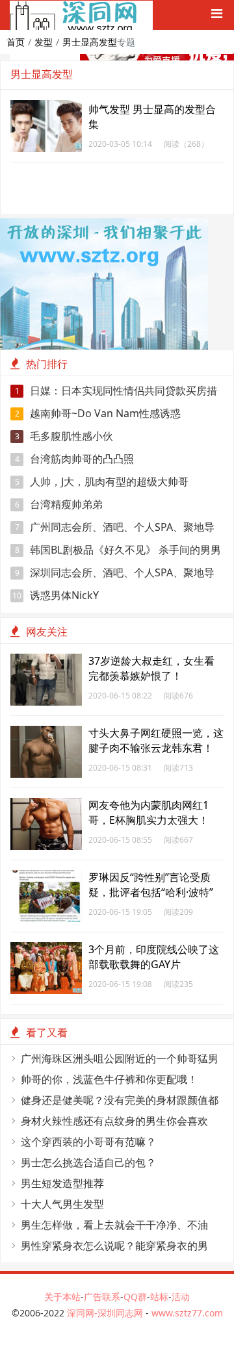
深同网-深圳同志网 (106, 1313)
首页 (15, 42)
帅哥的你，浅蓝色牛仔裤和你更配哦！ (109, 1079)
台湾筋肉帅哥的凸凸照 (75, 459)
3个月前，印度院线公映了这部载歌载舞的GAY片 (153, 956)
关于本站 (62, 1296)
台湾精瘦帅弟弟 (59, 504)
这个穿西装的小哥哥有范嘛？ (88, 1141)
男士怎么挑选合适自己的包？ (88, 1162)
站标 (159, 1296)
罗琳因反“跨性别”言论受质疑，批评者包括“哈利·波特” (150, 884)
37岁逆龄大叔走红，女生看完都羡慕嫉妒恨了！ (151, 668)
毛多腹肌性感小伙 (64, 436)
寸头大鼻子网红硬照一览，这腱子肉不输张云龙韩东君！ (156, 740)
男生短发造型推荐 (62, 1183)
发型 (43, 42)
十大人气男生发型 (62, 1204)
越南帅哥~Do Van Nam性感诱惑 (98, 413)
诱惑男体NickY (55, 595)
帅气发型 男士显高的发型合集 (152, 116)
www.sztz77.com (187, 1313)
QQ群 (135, 1296)
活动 (181, 1296)
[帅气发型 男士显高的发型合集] (46, 107)
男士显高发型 (89, 42)
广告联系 (102, 1296)
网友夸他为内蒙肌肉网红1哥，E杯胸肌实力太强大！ (148, 812)
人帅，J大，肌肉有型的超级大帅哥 (102, 481)
